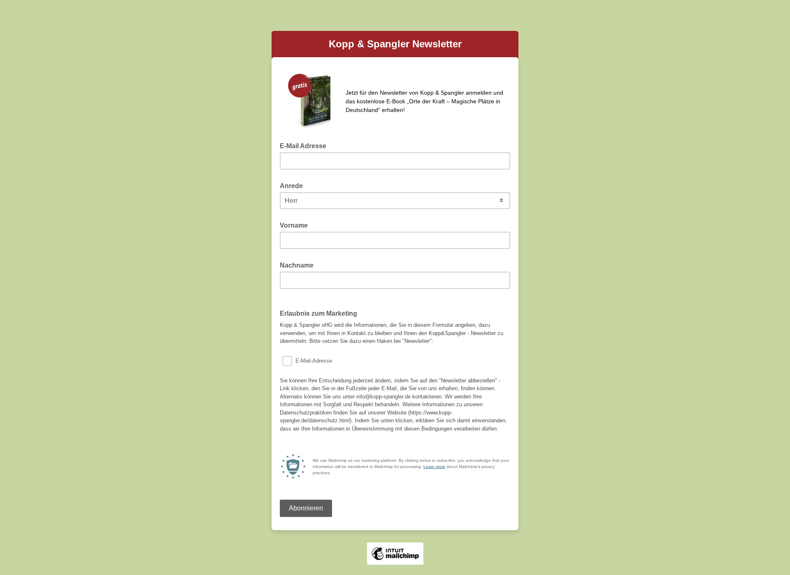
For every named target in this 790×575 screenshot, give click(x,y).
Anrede (294, 185)
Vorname (296, 224)
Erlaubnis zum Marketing (318, 313)
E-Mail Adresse (305, 145)
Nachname (299, 264)
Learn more (434, 466)
